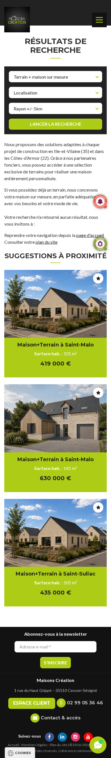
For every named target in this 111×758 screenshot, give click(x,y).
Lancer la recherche (55, 124)
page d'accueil (90, 235)
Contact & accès (61, 718)
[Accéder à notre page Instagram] (75, 736)
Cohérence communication (79, 751)
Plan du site (58, 745)
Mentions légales (34, 745)
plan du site (46, 242)
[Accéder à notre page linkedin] (62, 736)
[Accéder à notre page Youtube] (88, 736)
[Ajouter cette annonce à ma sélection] (98, 278)
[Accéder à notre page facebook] (49, 736)
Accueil (13, 745)
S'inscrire (55, 662)
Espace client (31, 703)
